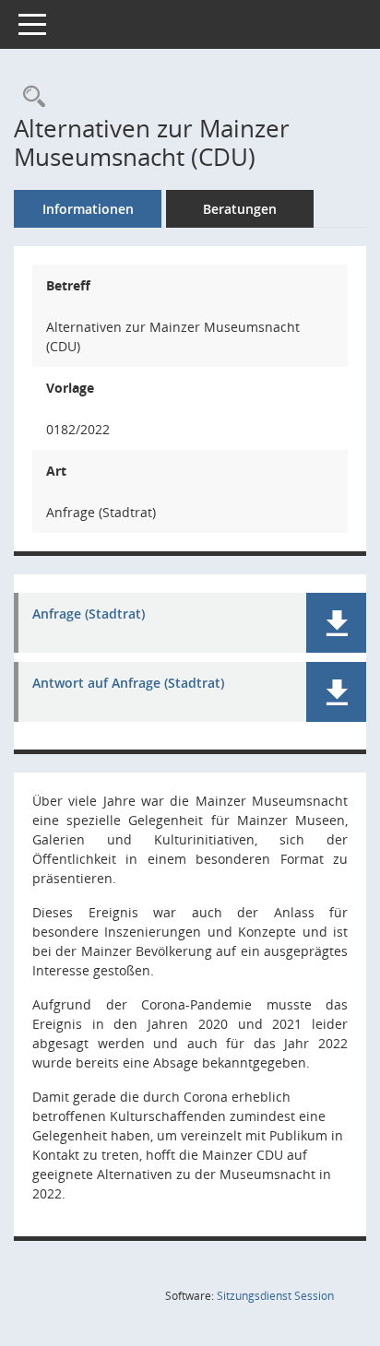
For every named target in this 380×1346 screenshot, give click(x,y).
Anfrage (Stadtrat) (88, 614)
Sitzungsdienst (275, 1296)
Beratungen (240, 209)
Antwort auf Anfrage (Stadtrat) (128, 683)
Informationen (88, 209)
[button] (336, 623)
